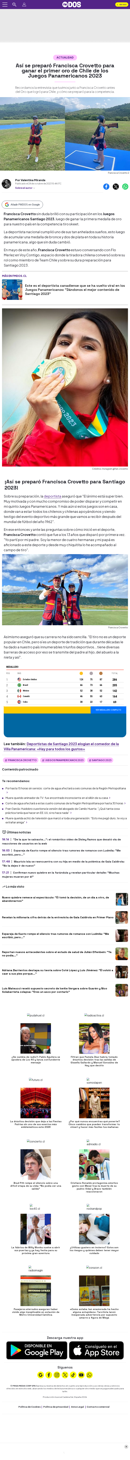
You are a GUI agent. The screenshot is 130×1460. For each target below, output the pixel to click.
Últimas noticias (18, 832)
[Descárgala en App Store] (96, 1350)
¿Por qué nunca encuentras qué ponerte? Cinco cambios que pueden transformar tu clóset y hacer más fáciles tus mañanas (94, 1124)
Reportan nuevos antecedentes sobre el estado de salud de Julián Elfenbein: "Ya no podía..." (57, 953)
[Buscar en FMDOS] (14, 4)
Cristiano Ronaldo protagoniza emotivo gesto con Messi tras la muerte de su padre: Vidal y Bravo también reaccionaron (94, 1187)
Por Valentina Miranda (30, 180)
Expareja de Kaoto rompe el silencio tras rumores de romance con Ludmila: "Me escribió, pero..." (55, 935)
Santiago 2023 (102, 760)
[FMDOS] (71, 4)
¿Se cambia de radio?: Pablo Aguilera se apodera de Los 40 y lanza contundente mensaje (35, 1059)
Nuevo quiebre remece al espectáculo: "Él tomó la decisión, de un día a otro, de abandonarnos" (55, 899)
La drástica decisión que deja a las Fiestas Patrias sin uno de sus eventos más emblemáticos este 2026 (35, 1124)
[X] (65, 1374)
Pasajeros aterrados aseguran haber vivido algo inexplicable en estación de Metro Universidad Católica (35, 1312)
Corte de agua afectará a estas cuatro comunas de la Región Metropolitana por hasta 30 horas (64, 803)
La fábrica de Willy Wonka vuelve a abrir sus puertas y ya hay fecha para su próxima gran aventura (35, 1250)
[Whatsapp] (89, 1374)
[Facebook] (48, 1374)
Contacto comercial (98, 1406)
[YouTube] (81, 1374)
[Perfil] (24, 4)
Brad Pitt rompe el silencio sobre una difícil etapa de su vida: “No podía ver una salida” (35, 1185)
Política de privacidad (55, 1406)
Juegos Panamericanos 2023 (64, 760)
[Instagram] (56, 1374)
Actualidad (65, 57)
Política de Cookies (29, 1406)
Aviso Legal (77, 1406)
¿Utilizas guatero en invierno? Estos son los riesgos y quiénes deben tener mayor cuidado (94, 1250)
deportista (52, 496)
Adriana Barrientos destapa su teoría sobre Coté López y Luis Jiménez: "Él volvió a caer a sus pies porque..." (57, 971)
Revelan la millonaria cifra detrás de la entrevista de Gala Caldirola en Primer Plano (58, 917)
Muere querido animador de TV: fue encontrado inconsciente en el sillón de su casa (56, 798)
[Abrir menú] (5, 4)
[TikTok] (73, 1374)
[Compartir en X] (116, 187)
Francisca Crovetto (22, 760)
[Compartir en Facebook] (106, 187)
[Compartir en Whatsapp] (125, 187)
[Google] (40, 1374)
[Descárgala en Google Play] (37, 1350)
